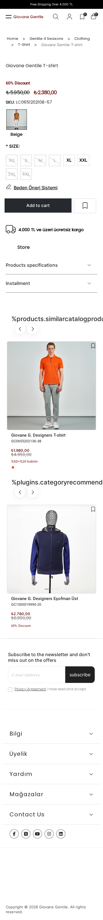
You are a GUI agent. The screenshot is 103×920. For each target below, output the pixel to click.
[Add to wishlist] (93, 345)
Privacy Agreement (30, 689)
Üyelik (18, 754)
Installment (18, 283)
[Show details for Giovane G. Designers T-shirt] (51, 386)
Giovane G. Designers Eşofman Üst (44, 598)
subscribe (80, 674)
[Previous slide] (20, 328)
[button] (47, 425)
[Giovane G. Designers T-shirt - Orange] (13, 467)
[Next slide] (32, 328)
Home (12, 38)
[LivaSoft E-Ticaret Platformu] (51, 896)
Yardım (20, 774)
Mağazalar (26, 794)
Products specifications (32, 265)
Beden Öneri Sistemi (36, 187)
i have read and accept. (50, 689)
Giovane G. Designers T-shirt (38, 435)
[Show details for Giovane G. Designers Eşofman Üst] (51, 549)
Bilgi (15, 734)
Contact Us (27, 814)
